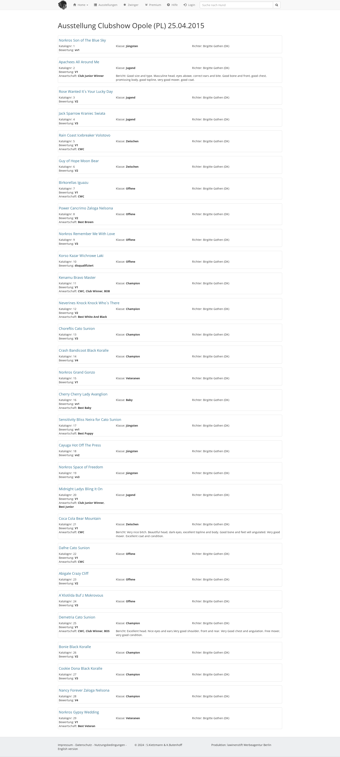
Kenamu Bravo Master (77, 277)
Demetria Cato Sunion (77, 617)
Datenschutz (83, 745)
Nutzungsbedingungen (109, 745)
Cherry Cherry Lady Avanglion (83, 394)
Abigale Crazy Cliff (73, 573)
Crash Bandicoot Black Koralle (84, 350)
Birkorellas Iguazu (73, 182)
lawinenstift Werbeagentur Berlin (249, 745)
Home (81, 5)
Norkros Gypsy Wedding (79, 712)
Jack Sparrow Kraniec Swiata (82, 113)
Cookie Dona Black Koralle (80, 668)
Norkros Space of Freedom (81, 467)
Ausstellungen (107, 5)
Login (191, 5)
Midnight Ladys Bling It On (81, 488)
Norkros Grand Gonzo (77, 372)
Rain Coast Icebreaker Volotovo (84, 135)
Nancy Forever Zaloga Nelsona (84, 690)
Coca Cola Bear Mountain (80, 518)
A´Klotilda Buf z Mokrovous (81, 595)
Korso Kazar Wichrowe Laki (81, 255)
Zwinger (133, 5)
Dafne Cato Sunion (74, 547)
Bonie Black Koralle (75, 646)
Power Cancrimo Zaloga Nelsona (86, 208)
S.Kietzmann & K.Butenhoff (164, 745)
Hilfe (174, 5)
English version (68, 749)
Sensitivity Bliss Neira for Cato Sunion (90, 419)
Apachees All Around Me (79, 62)
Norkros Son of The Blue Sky (82, 40)
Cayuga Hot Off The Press (80, 445)
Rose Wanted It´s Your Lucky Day (86, 91)
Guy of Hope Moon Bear (79, 160)
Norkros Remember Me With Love (87, 233)
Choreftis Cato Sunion (77, 328)
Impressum (65, 745)
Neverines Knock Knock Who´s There (89, 302)
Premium (154, 5)
